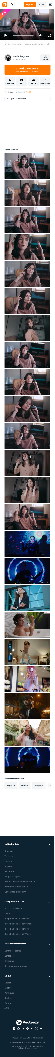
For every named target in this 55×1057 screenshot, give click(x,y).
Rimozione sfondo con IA (16, 885)
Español (8, 986)
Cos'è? (28, 92)
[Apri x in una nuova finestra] (35, 1027)
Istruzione (9, 870)
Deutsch (8, 996)
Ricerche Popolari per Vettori (18, 922)
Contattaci (9, 954)
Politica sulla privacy (35, 1045)
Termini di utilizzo (17, 1045)
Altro (7, 1006)
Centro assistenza (13, 949)
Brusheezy (9, 849)
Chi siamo (9, 959)
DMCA (7, 912)
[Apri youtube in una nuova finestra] (40, 1027)
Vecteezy (9, 854)
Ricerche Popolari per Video (18, 932)
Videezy (8, 860)
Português (9, 991)
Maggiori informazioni (16, 97)
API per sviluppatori (14, 875)
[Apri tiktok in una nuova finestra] (31, 1027)
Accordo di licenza (13, 907)
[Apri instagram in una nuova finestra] (17, 1027)
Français (8, 1002)
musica (24, 784)
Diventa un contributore (16, 964)
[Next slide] (43, 784)
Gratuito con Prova (27, 70)
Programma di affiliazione (17, 917)
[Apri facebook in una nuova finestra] (13, 1027)
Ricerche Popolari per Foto (17, 927)
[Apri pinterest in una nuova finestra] (26, 1027)
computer (39, 784)
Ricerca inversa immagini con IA (20, 880)
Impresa (8, 865)
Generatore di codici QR (16, 890)
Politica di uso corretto (26, 1047)
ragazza (11, 784)
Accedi (41, 4)
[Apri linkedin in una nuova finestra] (22, 1027)
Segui (45, 59)
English (8, 981)
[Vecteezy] (4, 4)
